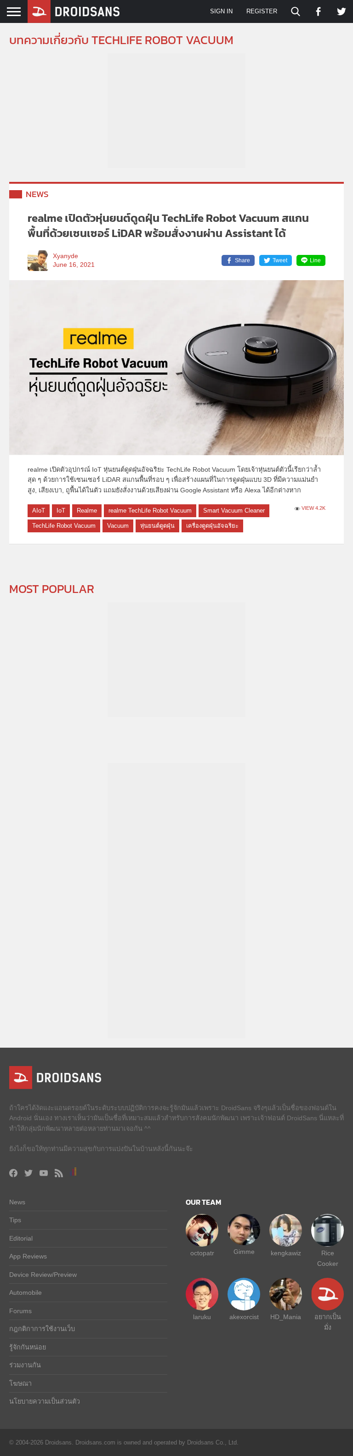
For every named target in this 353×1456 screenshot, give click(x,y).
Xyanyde (65, 256)
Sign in (221, 11)
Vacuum (118, 525)
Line (315, 260)
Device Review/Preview (43, 1274)
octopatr (202, 1253)
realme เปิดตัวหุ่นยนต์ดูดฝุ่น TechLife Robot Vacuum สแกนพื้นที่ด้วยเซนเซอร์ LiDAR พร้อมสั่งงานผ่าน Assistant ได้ (168, 226)
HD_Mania (285, 1317)
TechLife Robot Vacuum (64, 525)
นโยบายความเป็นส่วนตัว (44, 1401)
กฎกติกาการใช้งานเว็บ (42, 1328)
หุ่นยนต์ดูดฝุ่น (157, 525)
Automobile (25, 1292)
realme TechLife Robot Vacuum (150, 510)
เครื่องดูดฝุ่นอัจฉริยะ (212, 525)
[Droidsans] (74, 11)
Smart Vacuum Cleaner (234, 510)
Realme (87, 510)
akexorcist (244, 1317)
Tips (15, 1220)
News (37, 194)
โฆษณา (20, 1383)
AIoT (38, 510)
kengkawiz (286, 1253)
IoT (61, 510)
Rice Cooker (327, 1258)
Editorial (21, 1238)
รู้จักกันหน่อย (27, 1347)
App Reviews (28, 1256)
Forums (20, 1311)
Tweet (280, 260)
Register (261, 11)
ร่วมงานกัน (25, 1365)
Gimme (244, 1251)
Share (242, 260)
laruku (202, 1317)
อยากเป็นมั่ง (327, 1322)
